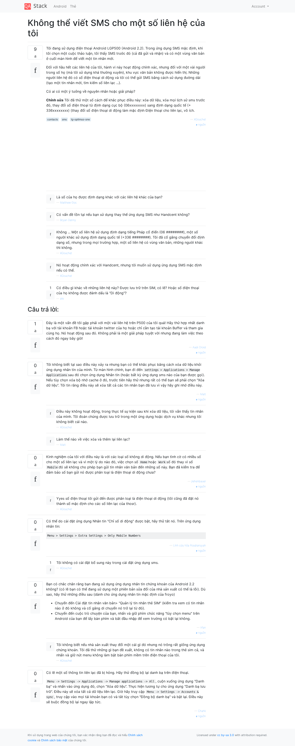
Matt (203, 394)
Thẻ (73, 6)
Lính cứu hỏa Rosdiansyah (189, 545)
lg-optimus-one (80, 119)
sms (64, 119)
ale (62, 298)
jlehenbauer (198, 481)
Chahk (202, 711)
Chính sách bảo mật (54, 740)
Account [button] (259, 6)
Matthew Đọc (68, 202)
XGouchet (200, 119)
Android (60, 6)
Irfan (203, 627)
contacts (52, 119)
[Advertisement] (126, 157)
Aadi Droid (199, 347)
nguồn (201, 124)
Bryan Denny (68, 220)
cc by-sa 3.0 (225, 735)
